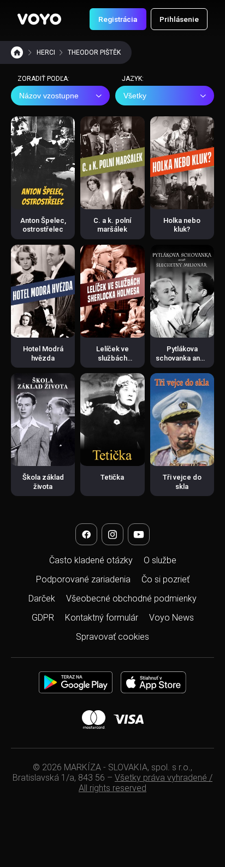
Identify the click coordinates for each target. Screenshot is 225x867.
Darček (41, 598)
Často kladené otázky (91, 560)
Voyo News (171, 617)
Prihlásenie (179, 19)
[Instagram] (112, 534)
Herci (46, 52)
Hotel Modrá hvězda (43, 353)
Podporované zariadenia (83, 579)
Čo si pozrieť (165, 579)
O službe (160, 560)
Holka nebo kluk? (181, 224)
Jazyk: (133, 78)
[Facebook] (86, 534)
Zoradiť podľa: (43, 78)
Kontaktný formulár (101, 617)
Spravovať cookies (112, 637)
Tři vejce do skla (182, 481)
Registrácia (117, 19)
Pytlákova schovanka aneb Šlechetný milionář (182, 362)
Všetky (134, 95)
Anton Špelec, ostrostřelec (43, 224)
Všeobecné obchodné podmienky (131, 598)
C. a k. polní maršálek (112, 224)
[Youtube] (139, 534)
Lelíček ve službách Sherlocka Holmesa (112, 362)
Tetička (112, 477)
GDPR (43, 617)
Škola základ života (43, 481)
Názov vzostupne (49, 95)
